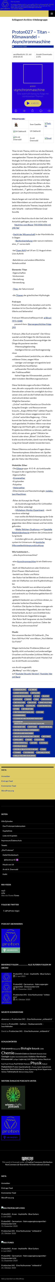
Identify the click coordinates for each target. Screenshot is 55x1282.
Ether (18, 468)
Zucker (31, 1072)
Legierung (22, 1059)
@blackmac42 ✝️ (11, 860)
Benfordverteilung (24, 240)
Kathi (5, 874)
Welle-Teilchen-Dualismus (28, 529)
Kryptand (33, 727)
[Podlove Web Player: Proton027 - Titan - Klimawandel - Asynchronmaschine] (33, 87)
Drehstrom (18, 706)
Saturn (34, 743)
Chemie (28, 699)
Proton (15, 1067)
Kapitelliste (7, 831)
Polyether (39, 739)
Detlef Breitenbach (10, 855)
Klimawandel (19, 715)
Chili (36, 699)
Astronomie (7, 1048)
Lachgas (15, 1059)
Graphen (12, 1057)
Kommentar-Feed (8, 786)
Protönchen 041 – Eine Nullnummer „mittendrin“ (32, 1019)
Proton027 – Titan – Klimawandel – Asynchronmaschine (31, 36)
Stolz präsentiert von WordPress (12, 1279)
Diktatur (32, 702)
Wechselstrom (43, 752)
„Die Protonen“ (7, 850)
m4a (3, 893)
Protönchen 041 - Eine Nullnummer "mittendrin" (21, 1231)
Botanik (35, 1048)
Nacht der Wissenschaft (24, 234)
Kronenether (19, 478)
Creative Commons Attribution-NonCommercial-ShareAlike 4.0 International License (29, 1163)
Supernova (47, 1069)
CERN (42, 1049)
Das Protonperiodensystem (14, 826)
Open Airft (21, 250)
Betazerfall (16, 1049)
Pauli (3, 1064)
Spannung (33, 1069)
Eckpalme (31, 706)
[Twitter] (48, 124)
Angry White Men (21, 693)
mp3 (3, 890)
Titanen (19, 295)
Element (33, 1054)
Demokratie (47, 699)
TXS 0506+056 (29, 752)
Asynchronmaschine (26, 561)
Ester (44, 1054)
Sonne (27, 1069)
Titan (15, 289)
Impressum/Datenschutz (11, 840)
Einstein (18, 1053)
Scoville (43, 743)
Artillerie (36, 693)
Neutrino (46, 736)
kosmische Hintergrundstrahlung (28, 718)
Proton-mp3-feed (16, 1208)
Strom (40, 1069)
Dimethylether (45, 702)
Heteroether (19, 487)
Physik (29, 739)
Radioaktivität (46, 1067)
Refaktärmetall (20, 743)
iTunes (16, 895)
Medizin (34, 1059)
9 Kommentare (20, 47)
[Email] (48, 138)
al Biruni (33, 690)
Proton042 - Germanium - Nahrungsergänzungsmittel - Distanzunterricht (31, 985)
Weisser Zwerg (23, 1072)
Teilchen (4, 1072)
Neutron (47, 1059)
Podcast (44, 1064)
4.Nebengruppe (20, 690)
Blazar (46, 696)
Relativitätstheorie (17, 1069)
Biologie (26, 1048)
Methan (40, 1059)
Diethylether (19, 702)
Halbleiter (32, 1057)
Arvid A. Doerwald (10, 869)
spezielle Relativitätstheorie (26, 749)
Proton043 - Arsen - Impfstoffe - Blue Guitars (32, 974)
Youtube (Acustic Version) (27, 673)
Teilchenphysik (12, 1072)
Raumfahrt (5, 1069)
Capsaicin (18, 699)
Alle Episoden (7, 821)
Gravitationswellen (22, 1057)
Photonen (27, 1064)
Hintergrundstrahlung (24, 712)
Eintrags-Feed (7, 781)
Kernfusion (41, 1056)
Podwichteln (6, 1067)
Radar (39, 1067)
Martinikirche (46, 727)
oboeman (5, 1019)
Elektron (25, 1053)
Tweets (4, 845)
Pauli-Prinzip (9, 1064)
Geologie (5, 1056)
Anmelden (5, 776)
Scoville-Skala (20, 746)
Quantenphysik (24, 1067)
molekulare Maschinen (23, 733)
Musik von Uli (8, 864)
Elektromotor (44, 706)
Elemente (40, 1054)
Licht (29, 1059)
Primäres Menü (52, 13)
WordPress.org (7, 791)
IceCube (40, 712)
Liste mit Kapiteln (10, 836)
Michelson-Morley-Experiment (30, 510)
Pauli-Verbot (18, 1064)
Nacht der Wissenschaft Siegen (26, 736)
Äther (37, 696)
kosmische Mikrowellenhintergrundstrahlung (29, 722)
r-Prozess (34, 1067)
